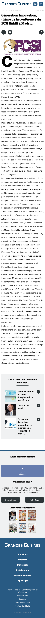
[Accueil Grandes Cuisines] (16, 4)
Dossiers (22, 560)
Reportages (22, 581)
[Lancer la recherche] (35, 4)
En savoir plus (10, 500)
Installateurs (22, 570)
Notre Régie (34, 500)
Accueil (4, 11)
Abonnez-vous (22, 596)
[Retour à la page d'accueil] (22, 545)
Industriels (22, 565)
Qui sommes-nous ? (22, 602)
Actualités (16, 11)
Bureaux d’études (22, 575)
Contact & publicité (22, 606)
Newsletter (22, 599)
